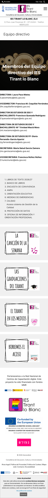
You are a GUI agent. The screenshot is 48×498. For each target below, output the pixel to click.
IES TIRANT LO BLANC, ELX (24, 19)
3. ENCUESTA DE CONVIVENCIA (20, 187)
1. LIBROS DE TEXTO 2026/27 (18, 179)
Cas (40, 2)
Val (37, 2)
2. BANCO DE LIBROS (15, 183)
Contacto (20, 467)
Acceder (7, 2)
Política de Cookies (34, 464)
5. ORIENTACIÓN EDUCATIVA (18, 194)
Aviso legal (6, 464)
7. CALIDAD (10, 201)
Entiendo (23, 494)
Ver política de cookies (24, 491)
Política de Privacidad (18, 464)
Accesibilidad (30, 467)
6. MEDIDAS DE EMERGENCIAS (19, 197)
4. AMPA (9, 190)
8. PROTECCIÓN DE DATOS (17, 211)
